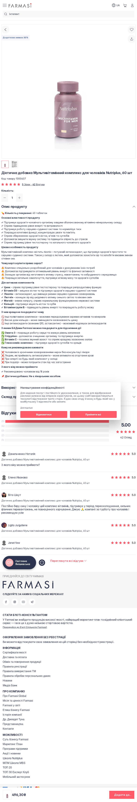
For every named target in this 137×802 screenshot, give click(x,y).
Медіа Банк (10, 685)
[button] (121, 795)
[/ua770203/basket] (125, 5)
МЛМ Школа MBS (14, 763)
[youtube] (23, 602)
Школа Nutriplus (13, 758)
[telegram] (32, 602)
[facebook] (6, 602)
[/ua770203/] (20, 5)
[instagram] (14, 602)
